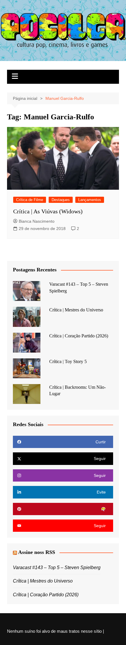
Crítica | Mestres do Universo (76, 309)
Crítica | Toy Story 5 (68, 361)
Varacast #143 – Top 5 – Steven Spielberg (57, 567)
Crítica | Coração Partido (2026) (78, 335)
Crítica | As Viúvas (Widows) (48, 211)
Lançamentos (89, 200)
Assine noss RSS (36, 552)
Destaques (61, 200)
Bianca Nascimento (37, 221)
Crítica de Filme (29, 200)
